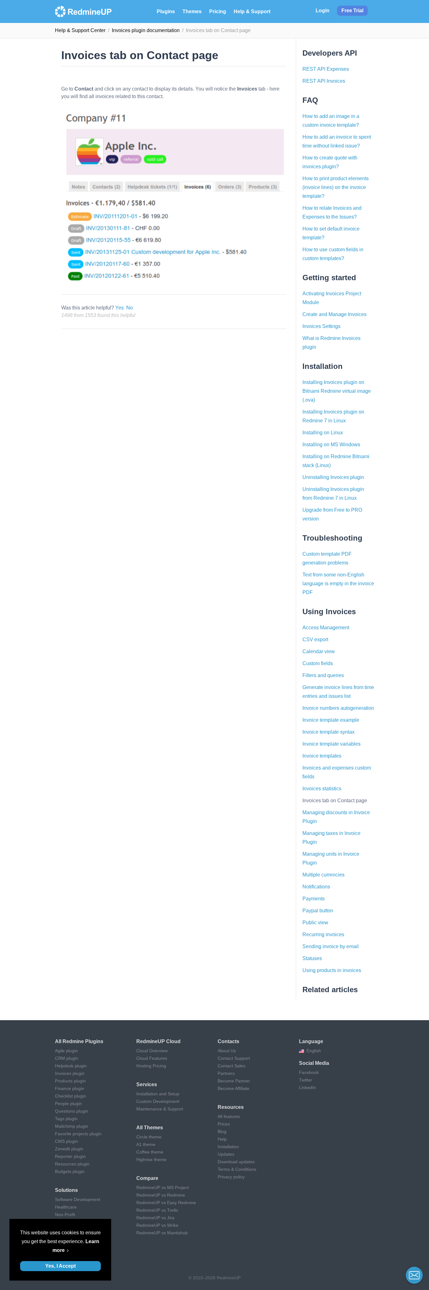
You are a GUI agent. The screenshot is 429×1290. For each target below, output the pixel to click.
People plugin (68, 1103)
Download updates (236, 1161)
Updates (226, 1154)
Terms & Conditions (237, 1169)
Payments (313, 898)
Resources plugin (72, 1163)
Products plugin (70, 1080)
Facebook (309, 1072)
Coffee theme (149, 1151)
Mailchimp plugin (71, 1126)
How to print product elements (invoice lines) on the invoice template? (335, 187)
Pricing (217, 11)
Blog (222, 1131)
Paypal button (317, 910)
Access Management (325, 627)
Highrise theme (151, 1159)
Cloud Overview (152, 1050)
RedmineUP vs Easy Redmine (166, 1202)
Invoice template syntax (328, 732)
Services (146, 1084)
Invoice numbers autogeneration (338, 708)
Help (222, 1139)
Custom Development (157, 1101)
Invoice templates (321, 756)
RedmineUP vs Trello (157, 1210)
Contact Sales (231, 1065)
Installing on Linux (322, 432)
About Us (227, 1050)
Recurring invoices (323, 934)
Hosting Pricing (151, 1065)
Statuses (312, 958)
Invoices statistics (321, 788)
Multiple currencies (323, 874)
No (129, 307)
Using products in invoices (331, 970)
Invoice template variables (331, 744)
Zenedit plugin (69, 1148)
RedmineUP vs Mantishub (162, 1232)
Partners (226, 1073)
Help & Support (252, 11)
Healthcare (66, 1206)
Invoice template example (330, 720)
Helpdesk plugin (71, 1065)
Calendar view (318, 651)
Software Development (77, 1199)
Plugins (166, 11)
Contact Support (234, 1058)
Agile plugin (66, 1050)
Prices (224, 1123)
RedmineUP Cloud (158, 1041)
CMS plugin (66, 1141)
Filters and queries (323, 675)
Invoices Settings (321, 326)
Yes (119, 307)
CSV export (315, 639)
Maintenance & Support (159, 1108)
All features (229, 1116)
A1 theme (145, 1144)
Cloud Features (151, 1058)
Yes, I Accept (60, 1266)
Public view (315, 922)
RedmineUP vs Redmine (160, 1195)
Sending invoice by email (330, 946)
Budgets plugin (69, 1171)
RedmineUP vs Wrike (157, 1225)
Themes (192, 11)
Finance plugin (69, 1088)
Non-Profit (65, 1214)
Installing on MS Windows (331, 444)
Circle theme (148, 1136)
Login (322, 10)
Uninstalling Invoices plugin (333, 477)
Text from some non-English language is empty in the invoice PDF (338, 583)
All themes (149, 1127)
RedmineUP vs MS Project (162, 1187)
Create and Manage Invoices (334, 314)
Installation (228, 1146)
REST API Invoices (323, 81)
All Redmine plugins (79, 1041)
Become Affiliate (233, 1088)
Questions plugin (71, 1111)
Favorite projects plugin (78, 1133)
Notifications (316, 886)
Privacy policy (231, 1176)
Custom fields (317, 663)
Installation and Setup (157, 1093)
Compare (147, 1178)
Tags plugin (66, 1118)
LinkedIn (307, 1087)
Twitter (305, 1079)
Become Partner (234, 1080)
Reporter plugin (70, 1156)
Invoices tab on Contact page (334, 800)
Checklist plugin (70, 1095)
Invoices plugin (69, 1073)
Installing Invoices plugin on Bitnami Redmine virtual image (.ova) (336, 391)
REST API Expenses (325, 69)
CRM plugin (66, 1058)
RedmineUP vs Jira (155, 1217)
